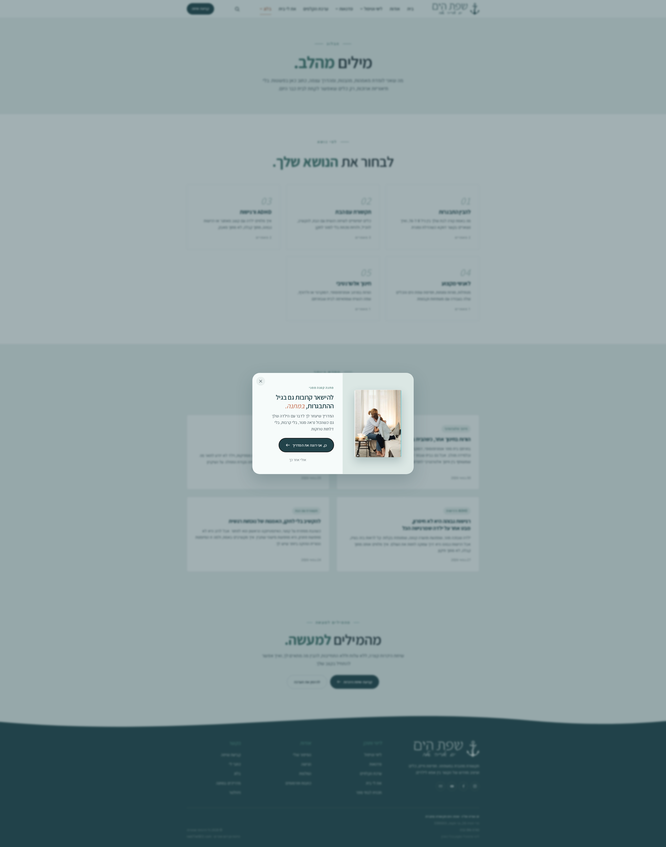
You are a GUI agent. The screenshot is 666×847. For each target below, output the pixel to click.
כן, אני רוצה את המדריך (309, 445)
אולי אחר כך (297, 460)
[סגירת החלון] (260, 381)
